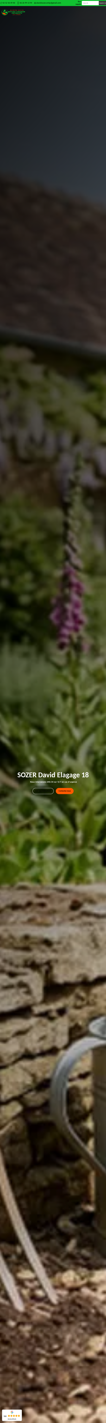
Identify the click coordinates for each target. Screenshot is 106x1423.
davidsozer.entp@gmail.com (49, 3)
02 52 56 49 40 (9, 3)
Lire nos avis (12, 1419)
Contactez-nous (65, 791)
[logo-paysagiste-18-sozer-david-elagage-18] (13, 12)
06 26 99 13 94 (26, 3)
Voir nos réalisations (43, 791)
